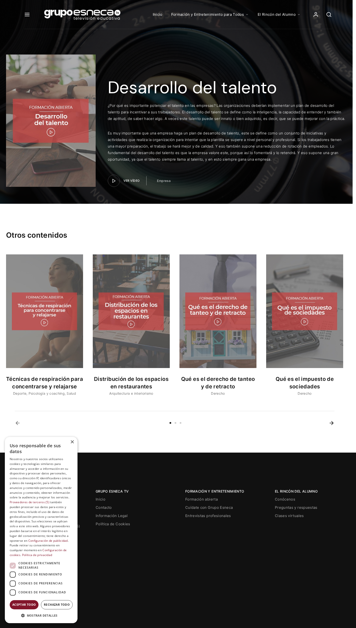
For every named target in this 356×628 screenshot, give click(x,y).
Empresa (163, 181)
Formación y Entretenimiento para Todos (207, 14)
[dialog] (41, 530)
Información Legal (112, 515)
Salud (71, 393)
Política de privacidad (37, 555)
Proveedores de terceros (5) (29, 502)
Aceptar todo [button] (24, 605)
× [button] (72, 442)
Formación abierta (201, 499)
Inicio (158, 14)
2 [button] (175, 423)
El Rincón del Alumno (277, 14)
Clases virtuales (289, 515)
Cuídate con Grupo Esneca (209, 507)
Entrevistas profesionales (208, 515)
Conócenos (285, 499)
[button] (18, 423)
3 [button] (180, 423)
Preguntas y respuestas (296, 507)
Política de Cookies (113, 524)
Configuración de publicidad (48, 541)
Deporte (19, 393)
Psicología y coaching (47, 393)
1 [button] (170, 423)
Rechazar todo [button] (57, 605)
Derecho (218, 393)
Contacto (104, 507)
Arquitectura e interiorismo (131, 393)
